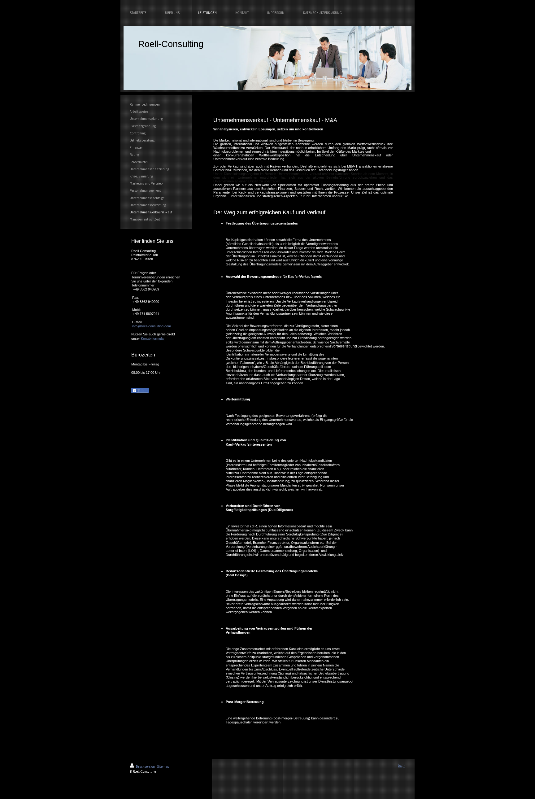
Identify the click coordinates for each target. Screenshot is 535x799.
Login (401, 765)
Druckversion (145, 766)
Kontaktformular (153, 338)
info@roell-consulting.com (151, 326)
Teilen (142, 391)
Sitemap (163, 766)
